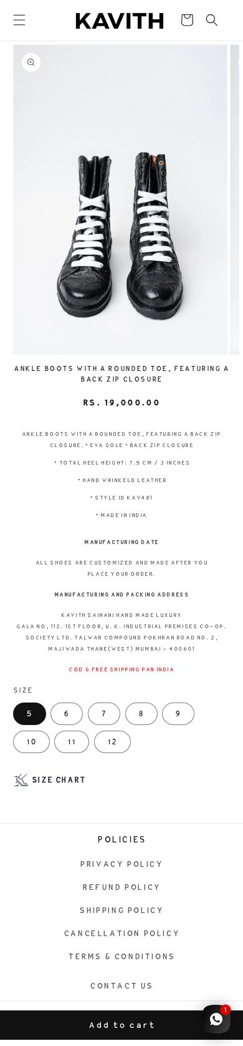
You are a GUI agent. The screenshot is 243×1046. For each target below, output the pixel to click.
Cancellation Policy (121, 933)
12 (112, 742)
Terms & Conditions (121, 956)
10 (31, 742)
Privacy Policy (121, 864)
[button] (19, 20)
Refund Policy (121, 887)
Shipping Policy (121, 910)
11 (71, 742)
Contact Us (121, 985)
